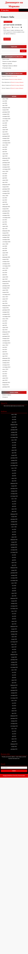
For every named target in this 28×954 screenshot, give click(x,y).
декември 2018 (6, 285)
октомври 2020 (6, 239)
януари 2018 (5, 292)
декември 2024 (6, 136)
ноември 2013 (5, 362)
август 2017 (5, 296)
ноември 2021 (5, 213)
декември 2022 (6, 189)
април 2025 (5, 129)
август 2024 (5, 145)
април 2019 (5, 277)
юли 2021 (4, 219)
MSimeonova (7, 27)
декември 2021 (6, 211)
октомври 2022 (6, 193)
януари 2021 (5, 233)
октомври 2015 (6, 314)
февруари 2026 (6, 107)
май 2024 (4, 151)
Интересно (5, 397)
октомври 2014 (6, 340)
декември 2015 (6, 309)
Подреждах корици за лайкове (9, 65)
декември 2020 (6, 235)
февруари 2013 (6, 382)
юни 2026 (4, 103)
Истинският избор (6, 68)
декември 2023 (6, 162)
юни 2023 (4, 175)
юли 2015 (4, 320)
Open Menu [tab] (6, 10)
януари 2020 (5, 259)
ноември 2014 (5, 338)
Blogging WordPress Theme (9, 775)
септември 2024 (6, 142)
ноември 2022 (5, 191)
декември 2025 (6, 112)
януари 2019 (5, 283)
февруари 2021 (6, 230)
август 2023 (5, 171)
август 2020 (5, 244)
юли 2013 (4, 371)
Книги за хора (5, 59)
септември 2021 (6, 217)
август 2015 (5, 318)
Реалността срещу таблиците (9, 61)
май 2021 (4, 224)
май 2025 (4, 127)
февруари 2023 (6, 184)
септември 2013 (6, 367)
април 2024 (5, 153)
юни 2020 (4, 248)
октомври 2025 (6, 116)
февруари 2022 (6, 206)
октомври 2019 (6, 263)
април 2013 (5, 378)
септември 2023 (6, 169)
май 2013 (4, 375)
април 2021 (5, 226)
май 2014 (4, 351)
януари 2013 (5, 384)
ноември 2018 (5, 288)
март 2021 (4, 228)
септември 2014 (6, 342)
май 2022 (4, 202)
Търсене (14, 46)
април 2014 (5, 353)
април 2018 (5, 290)
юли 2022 (4, 197)
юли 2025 (4, 123)
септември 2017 (6, 294)
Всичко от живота (8, 21)
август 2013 (5, 369)
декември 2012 (6, 386)
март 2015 (4, 329)
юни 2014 (4, 349)
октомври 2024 (6, 140)
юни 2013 (4, 373)
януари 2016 (5, 307)
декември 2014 (6, 336)
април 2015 (5, 327)
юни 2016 (4, 301)
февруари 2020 (6, 257)
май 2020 (4, 250)
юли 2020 (4, 246)
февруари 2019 (6, 281)
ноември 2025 (5, 114)
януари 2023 (5, 186)
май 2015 (4, 325)
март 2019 (4, 279)
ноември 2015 (5, 312)
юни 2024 (4, 149)
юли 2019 (4, 270)
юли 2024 (4, 147)
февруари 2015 (6, 331)
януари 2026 (5, 109)
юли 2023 (4, 173)
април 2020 (5, 252)
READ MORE (7, 39)
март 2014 (4, 356)
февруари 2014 (6, 358)
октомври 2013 (6, 364)
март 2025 (4, 131)
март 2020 (4, 255)
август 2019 (5, 268)
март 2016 (4, 303)
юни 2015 (4, 323)
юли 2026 (4, 101)
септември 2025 (6, 118)
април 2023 (5, 180)
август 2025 (5, 120)
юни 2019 (4, 272)
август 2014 (5, 345)
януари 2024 (5, 160)
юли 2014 (4, 347)
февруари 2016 (6, 305)
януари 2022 (5, 208)
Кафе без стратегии (7, 63)
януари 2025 (5, 134)
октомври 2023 (6, 167)
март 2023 (4, 182)
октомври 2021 (6, 215)
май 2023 (4, 178)
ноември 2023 (5, 164)
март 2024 (4, 156)
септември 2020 (6, 241)
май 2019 (4, 274)
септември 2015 (6, 316)
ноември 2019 (5, 261)
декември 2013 (6, 360)
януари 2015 (5, 334)
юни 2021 (4, 222)
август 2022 (5, 195)
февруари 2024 (6, 158)
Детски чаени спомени (12, 25)
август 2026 (5, 98)
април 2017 (5, 299)
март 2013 (4, 380)
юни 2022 (4, 200)
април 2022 (5, 204)
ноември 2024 (5, 138)
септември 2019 (6, 266)
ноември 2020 (5, 237)
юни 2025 (4, 125)
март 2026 (4, 105)
